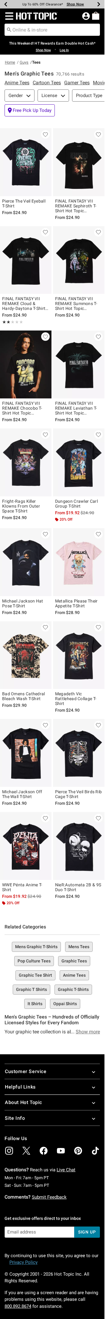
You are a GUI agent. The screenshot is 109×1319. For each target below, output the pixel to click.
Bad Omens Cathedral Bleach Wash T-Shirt (23, 696)
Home (10, 62)
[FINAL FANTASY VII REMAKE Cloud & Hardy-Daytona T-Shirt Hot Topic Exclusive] (25, 260)
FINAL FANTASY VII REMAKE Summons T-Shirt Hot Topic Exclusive (76, 303)
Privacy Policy (23, 1262)
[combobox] (52, 30)
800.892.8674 (18, 1306)
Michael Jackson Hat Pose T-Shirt (22, 603)
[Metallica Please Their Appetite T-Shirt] (78, 562)
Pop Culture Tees (34, 960)
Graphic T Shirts (31, 989)
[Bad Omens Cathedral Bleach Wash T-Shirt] (25, 655)
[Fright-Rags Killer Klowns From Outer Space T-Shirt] (25, 462)
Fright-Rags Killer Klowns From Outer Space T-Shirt (21, 506)
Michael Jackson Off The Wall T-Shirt (22, 794)
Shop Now (72, 4)
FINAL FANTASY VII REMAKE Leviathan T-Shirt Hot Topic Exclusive (76, 408)
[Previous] (6, 4)
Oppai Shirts (65, 1003)
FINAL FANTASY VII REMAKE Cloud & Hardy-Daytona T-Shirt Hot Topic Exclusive (23, 303)
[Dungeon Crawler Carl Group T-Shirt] (78, 462)
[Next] (98, 4)
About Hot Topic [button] (23, 1102)
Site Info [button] (15, 1118)
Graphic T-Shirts (73, 989)
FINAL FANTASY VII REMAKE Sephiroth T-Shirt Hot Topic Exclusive (76, 206)
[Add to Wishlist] (45, 134)
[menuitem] (96, 16)
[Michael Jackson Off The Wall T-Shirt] (25, 753)
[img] (9, 1150)
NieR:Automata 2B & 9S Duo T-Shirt (78, 887)
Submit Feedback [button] (49, 1197)
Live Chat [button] (66, 1170)
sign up (87, 1232)
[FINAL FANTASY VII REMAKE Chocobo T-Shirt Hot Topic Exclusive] (25, 364)
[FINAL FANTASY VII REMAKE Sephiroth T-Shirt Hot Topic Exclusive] (78, 162)
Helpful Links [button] (20, 1087)
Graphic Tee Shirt (35, 975)
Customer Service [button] (26, 1071)
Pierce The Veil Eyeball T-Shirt (23, 203)
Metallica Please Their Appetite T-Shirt (76, 603)
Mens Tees (78, 946)
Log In (64, 50)
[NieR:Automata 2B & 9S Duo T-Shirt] (78, 846)
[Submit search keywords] (9, 29)
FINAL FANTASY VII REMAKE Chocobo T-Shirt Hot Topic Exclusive (22, 408)
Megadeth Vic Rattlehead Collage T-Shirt (75, 698)
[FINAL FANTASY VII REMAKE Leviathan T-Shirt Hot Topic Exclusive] (78, 364)
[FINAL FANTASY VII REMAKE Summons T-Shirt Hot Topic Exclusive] (78, 260)
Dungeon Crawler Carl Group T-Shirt (76, 503)
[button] (8, 16)
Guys (24, 62)
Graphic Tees (74, 960)
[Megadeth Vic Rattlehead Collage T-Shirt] (78, 655)
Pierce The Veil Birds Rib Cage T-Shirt (78, 794)
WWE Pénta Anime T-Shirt (22, 887)
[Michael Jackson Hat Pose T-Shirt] (25, 562)
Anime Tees (74, 975)
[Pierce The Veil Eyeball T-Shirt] (25, 162)
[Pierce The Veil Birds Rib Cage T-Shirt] (78, 753)
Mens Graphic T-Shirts (36, 946)
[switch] (30, 110)
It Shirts (35, 1003)
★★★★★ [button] (6, 322)
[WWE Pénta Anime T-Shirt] (25, 846)
